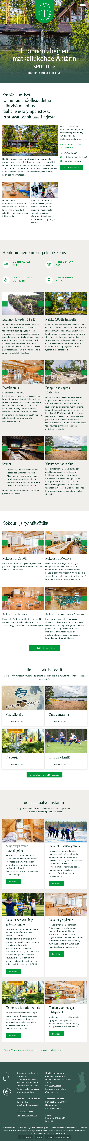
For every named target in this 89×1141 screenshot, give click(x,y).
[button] (5, 304)
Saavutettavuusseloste (27, 1115)
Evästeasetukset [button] (26, 1137)
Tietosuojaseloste (25, 1111)
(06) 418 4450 (70, 153)
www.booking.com (72, 161)
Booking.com (66, 139)
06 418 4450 (22, 1101)
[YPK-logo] (7, 1088)
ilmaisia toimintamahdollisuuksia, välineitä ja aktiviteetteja (22, 871)
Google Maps (55, 1085)
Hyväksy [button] (39, 1137)
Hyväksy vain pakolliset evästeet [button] (58, 1137)
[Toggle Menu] (82, 4)
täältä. (47, 679)
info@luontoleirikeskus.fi (75, 157)
